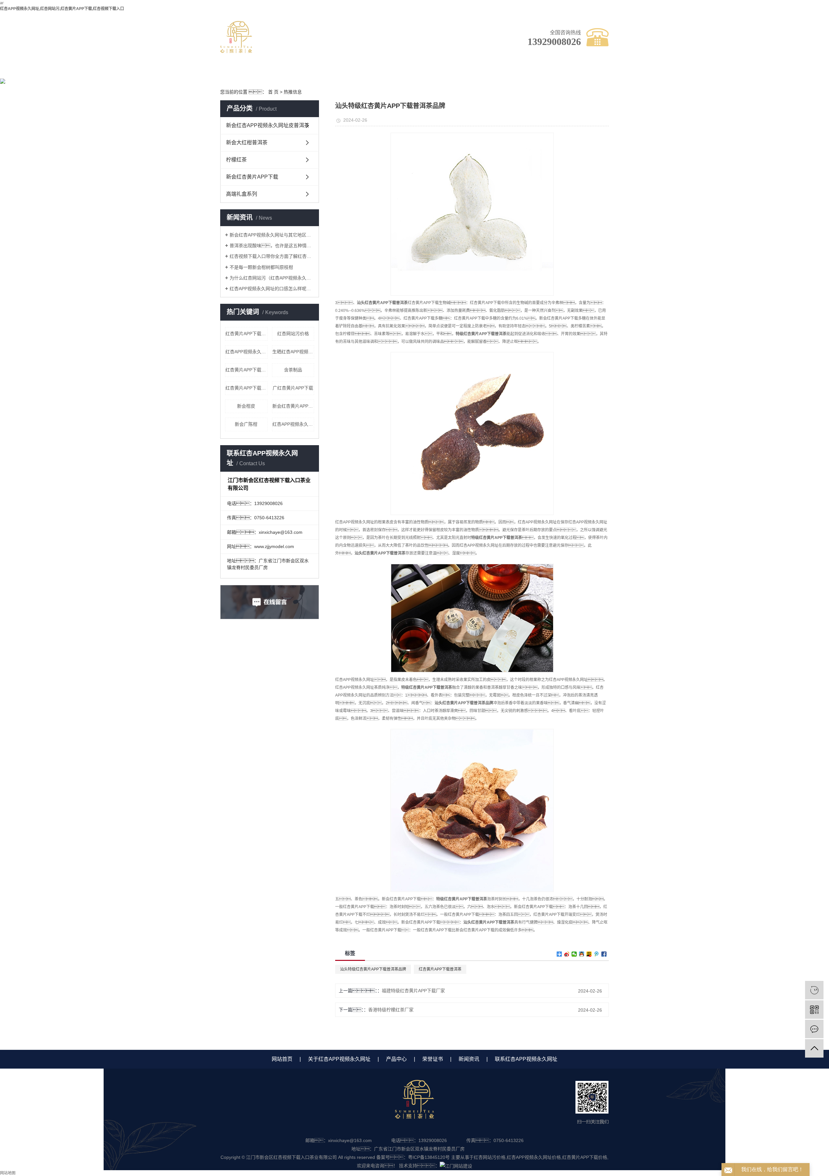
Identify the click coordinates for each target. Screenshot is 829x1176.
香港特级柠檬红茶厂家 (391, 1009)
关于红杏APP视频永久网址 (303, 73)
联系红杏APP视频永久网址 (523, 73)
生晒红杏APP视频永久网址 (293, 351)
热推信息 (293, 91)
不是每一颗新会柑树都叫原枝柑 (261, 267)
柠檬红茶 (236, 159)
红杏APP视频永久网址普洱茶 (293, 424)
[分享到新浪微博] (567, 954)
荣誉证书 (413, 70)
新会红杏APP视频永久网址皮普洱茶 (267, 125)
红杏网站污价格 (293, 333)
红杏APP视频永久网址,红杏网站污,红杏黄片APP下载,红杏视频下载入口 (62, 8)
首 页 (273, 91)
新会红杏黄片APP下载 (252, 177)
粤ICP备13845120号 (429, 1157)
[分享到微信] (574, 954)
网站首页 (282, 1059)
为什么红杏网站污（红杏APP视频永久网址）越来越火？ (272, 277)
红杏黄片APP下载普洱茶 (246, 387)
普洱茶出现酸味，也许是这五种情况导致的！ (272, 245)
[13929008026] (814, 990)
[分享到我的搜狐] (589, 954)
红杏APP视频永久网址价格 (246, 351)
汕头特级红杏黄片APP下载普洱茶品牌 (373, 969)
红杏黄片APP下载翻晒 (246, 333)
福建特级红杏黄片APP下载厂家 (413, 990)
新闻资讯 (468, 70)
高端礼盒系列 (241, 194)
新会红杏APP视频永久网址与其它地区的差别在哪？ (272, 234)
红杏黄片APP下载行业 (246, 369)
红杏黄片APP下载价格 (584, 1157)
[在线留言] (814, 1029)
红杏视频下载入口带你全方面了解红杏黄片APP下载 (272, 256)
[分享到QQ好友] (582, 954)
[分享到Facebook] (604, 954)
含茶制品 (293, 369)
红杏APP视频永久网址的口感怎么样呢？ (272, 288)
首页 (248, 70)
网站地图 (8, 1173)
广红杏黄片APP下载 (293, 387)
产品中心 (357, 70)
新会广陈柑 (246, 424)
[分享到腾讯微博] (596, 954)
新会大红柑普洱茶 (246, 142)
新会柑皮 (246, 406)
